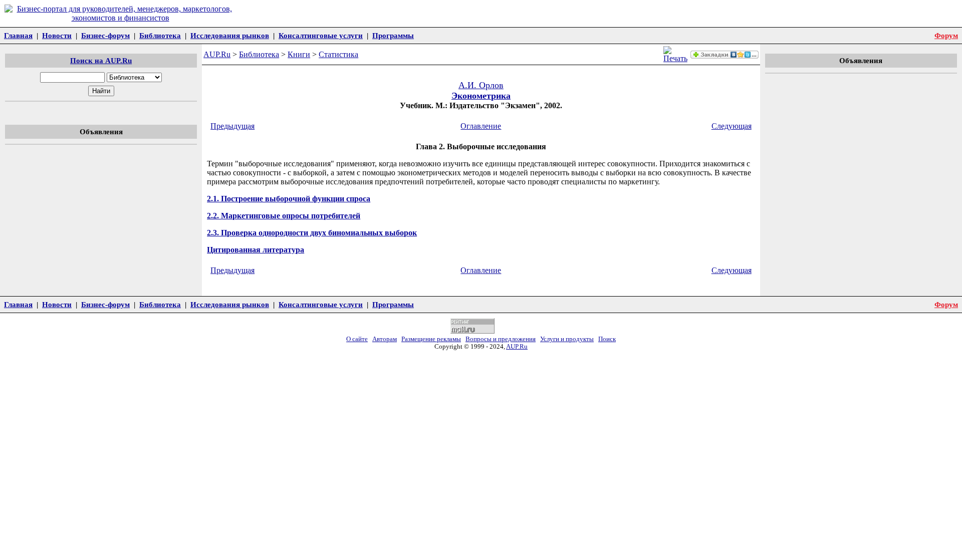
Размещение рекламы (431, 339)
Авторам (384, 339)
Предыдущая (232, 126)
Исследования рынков (229, 35)
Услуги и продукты (567, 339)
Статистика (338, 54)
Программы (393, 35)
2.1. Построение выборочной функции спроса (288, 198)
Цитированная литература (255, 249)
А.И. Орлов (481, 85)
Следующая (731, 126)
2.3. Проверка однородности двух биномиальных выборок (312, 232)
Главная (18, 35)
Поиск (607, 339)
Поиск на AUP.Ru (101, 60)
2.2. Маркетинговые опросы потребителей (283, 215)
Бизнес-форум (105, 35)
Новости (57, 35)
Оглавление (480, 126)
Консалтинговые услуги (321, 35)
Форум (946, 35)
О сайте (357, 339)
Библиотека (160, 35)
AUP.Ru (216, 54)
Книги (299, 54)
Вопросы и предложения (500, 339)
